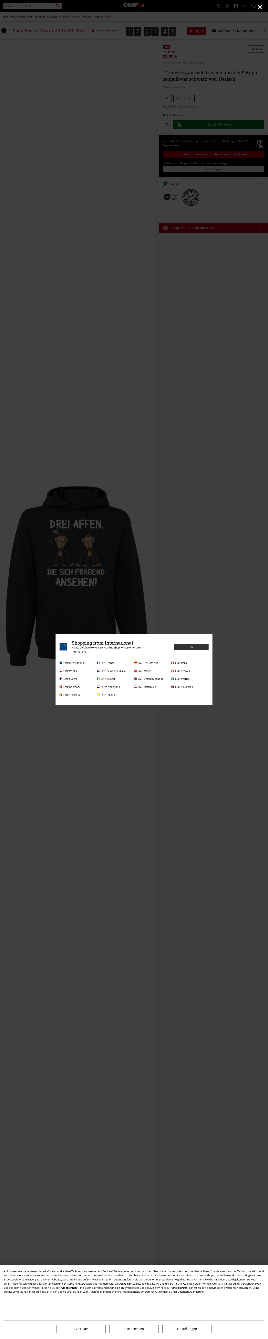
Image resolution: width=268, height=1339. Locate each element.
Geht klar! (81, 1329)
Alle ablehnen (134, 1329)
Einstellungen (187, 1329)
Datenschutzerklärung (191, 1291)
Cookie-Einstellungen (70, 1291)
